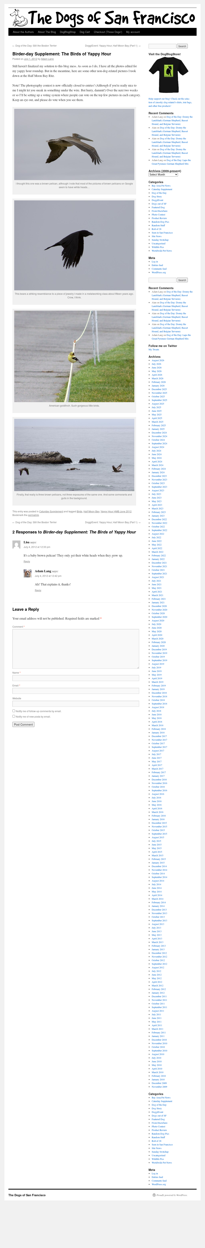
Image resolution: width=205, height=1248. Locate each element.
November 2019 (159, 653)
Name (16, 672)
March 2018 (157, 725)
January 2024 (158, 472)
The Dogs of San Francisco (27, 1195)
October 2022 (158, 526)
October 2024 (158, 439)
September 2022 (159, 530)
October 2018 (158, 699)
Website (16, 698)
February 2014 (159, 902)
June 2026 (157, 367)
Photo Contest (158, 214)
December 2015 (159, 822)
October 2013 (158, 916)
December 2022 (159, 519)
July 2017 (156, 754)
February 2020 (159, 642)
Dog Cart (85, 32)
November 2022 (159, 522)
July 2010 (156, 1057)
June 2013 (157, 931)
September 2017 (159, 746)
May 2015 (157, 848)
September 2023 (159, 486)
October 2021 (158, 569)
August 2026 (158, 360)
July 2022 (156, 537)
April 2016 (157, 808)
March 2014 (157, 898)
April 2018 (157, 721)
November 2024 (159, 436)
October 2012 (158, 960)
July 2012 (156, 971)
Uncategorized (158, 243)
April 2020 (157, 634)
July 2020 (156, 624)
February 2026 (159, 381)
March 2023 (157, 508)
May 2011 (157, 1021)
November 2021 (159, 566)
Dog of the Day (159, 192)
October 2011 (158, 1003)
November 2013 (159, 913)
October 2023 (158, 483)
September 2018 (159, 703)
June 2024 (157, 454)
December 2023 (159, 475)
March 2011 (157, 1028)
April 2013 (157, 938)
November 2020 (159, 609)
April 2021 (157, 591)
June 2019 (157, 671)
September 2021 (159, 573)
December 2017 (159, 736)
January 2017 (158, 775)
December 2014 (159, 866)
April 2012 (157, 981)
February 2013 (159, 945)
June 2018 (157, 714)
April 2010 (157, 1068)
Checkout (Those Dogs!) (108, 32)
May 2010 (157, 1065)
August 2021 (158, 577)
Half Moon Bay (91, 511)
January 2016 (158, 819)
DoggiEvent (157, 200)
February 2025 (159, 425)
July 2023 (156, 494)
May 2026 (157, 371)
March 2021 (157, 595)
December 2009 (159, 1083)
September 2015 (159, 833)
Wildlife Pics (158, 247)
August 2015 (158, 837)
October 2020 (158, 613)
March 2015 (157, 855)
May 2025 (157, 414)
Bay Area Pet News (161, 185)
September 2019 (159, 660)
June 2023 (157, 497)
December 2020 (159, 606)
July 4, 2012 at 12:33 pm (37, 547)
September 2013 (159, 920)
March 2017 (157, 768)
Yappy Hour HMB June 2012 (116, 511)
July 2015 (156, 840)
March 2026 (157, 378)
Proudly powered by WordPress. (172, 1195)
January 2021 (158, 602)
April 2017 (157, 765)
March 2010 (157, 1072)
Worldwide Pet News (162, 250)
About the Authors (23, 32)
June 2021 (157, 584)
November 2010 (159, 1043)
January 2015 (158, 862)
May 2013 (157, 934)
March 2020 (157, 638)
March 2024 (157, 465)
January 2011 (158, 1036)
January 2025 (158, 428)
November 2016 (159, 783)
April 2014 (157, 895)
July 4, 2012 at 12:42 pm (48, 575)
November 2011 (159, 999)
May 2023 (157, 501)
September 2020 (159, 616)
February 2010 (159, 1075)
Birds (79, 511)
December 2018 (159, 692)
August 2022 (158, 533)
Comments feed (159, 268)
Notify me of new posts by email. (33, 716)
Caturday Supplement (51, 511)
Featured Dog (158, 207)
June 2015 (157, 844)
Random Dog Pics (160, 221)
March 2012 (157, 985)
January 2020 (158, 645)
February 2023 (159, 512)
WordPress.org (159, 272)
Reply (27, 561)
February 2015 (159, 859)
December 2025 (159, 389)
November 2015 (159, 826)
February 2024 (159, 468)
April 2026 (157, 374)
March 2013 (157, 942)
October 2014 (158, 873)
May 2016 (157, 804)
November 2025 (159, 392)
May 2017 (157, 761)
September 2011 (159, 1007)
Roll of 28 (156, 228)
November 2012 (159, 956)
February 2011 (159, 1032)
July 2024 (156, 450)
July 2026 (156, 363)
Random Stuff (158, 225)
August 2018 (158, 707)
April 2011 (157, 1025)
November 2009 (159, 1086)
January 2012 (158, 992)
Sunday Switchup (160, 239)
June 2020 (157, 627)
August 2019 (158, 663)
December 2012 (159, 952)
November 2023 (159, 479)
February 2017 (159, 772)
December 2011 (159, 996)
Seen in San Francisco (162, 232)
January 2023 (158, 515)
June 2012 (157, 974)
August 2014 (158, 880)
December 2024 (159, 432)
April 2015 (157, 851)
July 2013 (156, 927)
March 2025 (157, 421)
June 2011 (157, 1018)
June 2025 (157, 410)
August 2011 (158, 1010)
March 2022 (157, 551)
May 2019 (157, 674)
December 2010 (159, 1039)
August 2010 (158, 1054)
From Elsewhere (159, 210)
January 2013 (158, 949)
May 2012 (157, 978)
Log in (155, 261)
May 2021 (157, 587)
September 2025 (159, 400)
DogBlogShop (68, 32)
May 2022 (157, 544)
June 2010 (157, 1061)
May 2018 (157, 718)
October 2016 (158, 786)
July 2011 (156, 1014)
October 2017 (158, 743)
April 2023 (157, 504)
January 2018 (158, 732)
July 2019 (156, 667)
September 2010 (159, 1050)
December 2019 (159, 649)
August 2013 (158, 924)
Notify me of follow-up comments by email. (38, 711)
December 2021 (159, 562)
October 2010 (158, 1046)
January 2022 (158, 559)
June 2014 (157, 887)
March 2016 (157, 812)
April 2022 (157, 548)
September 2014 (159, 877)
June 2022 (157, 540)
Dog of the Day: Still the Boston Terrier (34, 45)
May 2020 (157, 631)
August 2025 (158, 403)
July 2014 (156, 884)
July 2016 (156, 797)
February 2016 (159, 815)
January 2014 (158, 905)
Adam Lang (47, 58)
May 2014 (157, 891)
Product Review (159, 218)
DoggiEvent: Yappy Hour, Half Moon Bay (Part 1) (113, 45)
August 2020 (158, 620)
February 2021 (159, 598)
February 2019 (159, 685)
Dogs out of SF (159, 203)
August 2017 (158, 750)
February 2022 (159, 555)
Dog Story (157, 196)
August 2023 (158, 490)
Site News (157, 236)
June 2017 (157, 757)
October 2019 (158, 656)
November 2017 (159, 739)
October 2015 (158, 830)
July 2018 (156, 710)
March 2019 (157, 681)
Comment (18, 626)
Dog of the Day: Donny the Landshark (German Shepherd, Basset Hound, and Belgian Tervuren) (172, 120)
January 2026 (158, 385)
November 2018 (159, 696)
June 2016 (157, 801)
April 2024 (157, 461)
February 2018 (159, 728)
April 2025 (157, 418)
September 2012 (159, 963)
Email (16, 685)
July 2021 (156, 580)
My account (133, 32)
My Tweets (154, 349)
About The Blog (47, 32)
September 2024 (159, 443)
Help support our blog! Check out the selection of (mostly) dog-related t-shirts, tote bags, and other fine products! (170, 102)
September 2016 (159, 790)
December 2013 (159, 909)
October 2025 (158, 396)
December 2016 (159, 779)
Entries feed (157, 265)
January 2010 (158, 1079)
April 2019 (157, 678)
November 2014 (159, 869)
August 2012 (158, 967)
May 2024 (157, 457)
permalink (33, 515)
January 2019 (158, 689)
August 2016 (158, 793)
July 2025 (156, 407)
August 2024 (158, 447)
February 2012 (159, 989)
